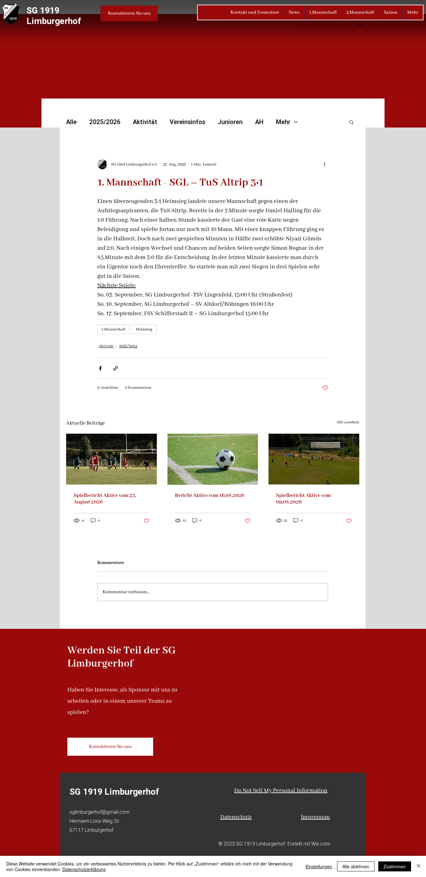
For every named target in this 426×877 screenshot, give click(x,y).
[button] (351, 121)
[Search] (359, 23)
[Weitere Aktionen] (324, 164)
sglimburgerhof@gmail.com (99, 812)
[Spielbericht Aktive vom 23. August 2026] (111, 459)
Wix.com (320, 844)
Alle (71, 122)
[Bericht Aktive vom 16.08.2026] (212, 459)
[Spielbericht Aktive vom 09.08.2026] (314, 459)
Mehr (283, 122)
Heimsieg (144, 329)
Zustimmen (395, 866)
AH (259, 122)
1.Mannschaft (113, 329)
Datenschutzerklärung (84, 869)
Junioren (230, 122)
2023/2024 (128, 346)
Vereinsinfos (187, 122)
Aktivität (145, 122)
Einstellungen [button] (319, 866)
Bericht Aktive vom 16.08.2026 (209, 495)
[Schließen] (418, 866)
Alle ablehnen (355, 866)
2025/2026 (104, 122)
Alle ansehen (347, 422)
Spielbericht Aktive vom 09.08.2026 (303, 498)
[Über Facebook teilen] (100, 368)
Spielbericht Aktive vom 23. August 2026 (105, 498)
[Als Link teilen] (116, 368)
